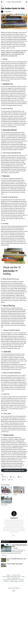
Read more (5, 555)
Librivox (3, 54)
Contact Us (9, 575)
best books (9, 270)
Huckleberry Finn (7, 84)
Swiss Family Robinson (9, 130)
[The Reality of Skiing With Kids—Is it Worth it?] (6, 489)
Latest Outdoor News (16, 578)
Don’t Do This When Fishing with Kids (14, 563)
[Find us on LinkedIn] (14, 591)
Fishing (23, 576)
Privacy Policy (21, 579)
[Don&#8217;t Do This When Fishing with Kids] (18, 489)
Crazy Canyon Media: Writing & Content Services (11, 576)
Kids (3, 545)
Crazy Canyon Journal (16, 575)
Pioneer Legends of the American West (10, 579)
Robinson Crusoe (8, 435)
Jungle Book (7, 351)
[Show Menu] (1, 2)
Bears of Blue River (9, 305)
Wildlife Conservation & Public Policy (17, 581)
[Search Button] (26, 2)
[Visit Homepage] (14, 2)
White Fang (6, 176)
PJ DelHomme (8, 11)
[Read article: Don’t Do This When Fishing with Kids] (3, 565)
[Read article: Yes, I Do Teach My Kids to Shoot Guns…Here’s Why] (3, 560)
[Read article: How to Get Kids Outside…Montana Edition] (6, 548)
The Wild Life (6, 581)
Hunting (8, 578)
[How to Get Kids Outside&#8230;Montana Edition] (6, 499)
